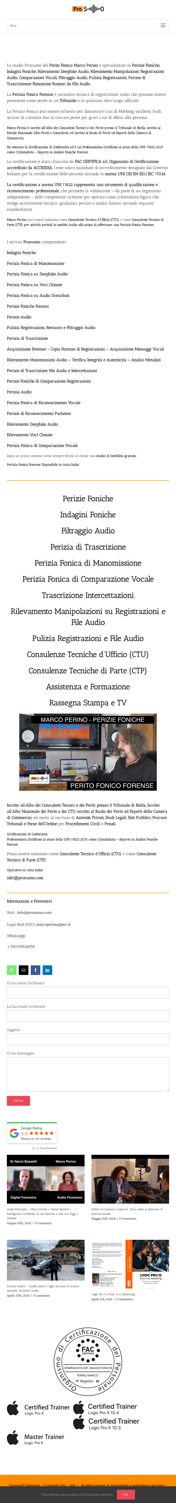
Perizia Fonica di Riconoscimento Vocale (43, 402)
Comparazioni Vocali (38, 77)
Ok (126, 1495)
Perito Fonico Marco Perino (73, 65)
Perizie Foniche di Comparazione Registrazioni (49, 381)
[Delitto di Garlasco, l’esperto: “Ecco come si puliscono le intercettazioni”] (130, 1179)
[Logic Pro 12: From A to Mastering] (130, 1264)
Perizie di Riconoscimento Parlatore (39, 413)
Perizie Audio (19, 317)
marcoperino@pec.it (53, 924)
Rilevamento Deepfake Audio (32, 424)
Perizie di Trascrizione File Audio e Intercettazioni (52, 370)
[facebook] (35, 970)
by (46, 1148)
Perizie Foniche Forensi (28, 306)
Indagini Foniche (21, 252)
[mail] (23, 970)
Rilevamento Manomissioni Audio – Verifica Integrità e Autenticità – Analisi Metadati (84, 359)
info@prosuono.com (34, 912)
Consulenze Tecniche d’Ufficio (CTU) (88, 654)
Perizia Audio (19, 391)
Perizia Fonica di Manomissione (35, 263)
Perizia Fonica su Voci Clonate (34, 284)
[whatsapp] (11, 970)
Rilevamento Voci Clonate (29, 434)
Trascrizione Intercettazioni (88, 595)
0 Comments (43, 1223)
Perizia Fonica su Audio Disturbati (38, 295)
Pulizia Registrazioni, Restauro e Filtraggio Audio (51, 327)
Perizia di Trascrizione (27, 338)
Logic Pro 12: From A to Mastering (113, 1294)
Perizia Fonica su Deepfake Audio (37, 274)
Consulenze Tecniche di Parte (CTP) (88, 670)
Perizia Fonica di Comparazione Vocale (42, 445)
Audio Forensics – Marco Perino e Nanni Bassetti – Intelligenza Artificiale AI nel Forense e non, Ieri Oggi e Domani (42, 1213)
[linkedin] (47, 970)
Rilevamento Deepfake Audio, (64, 71)
